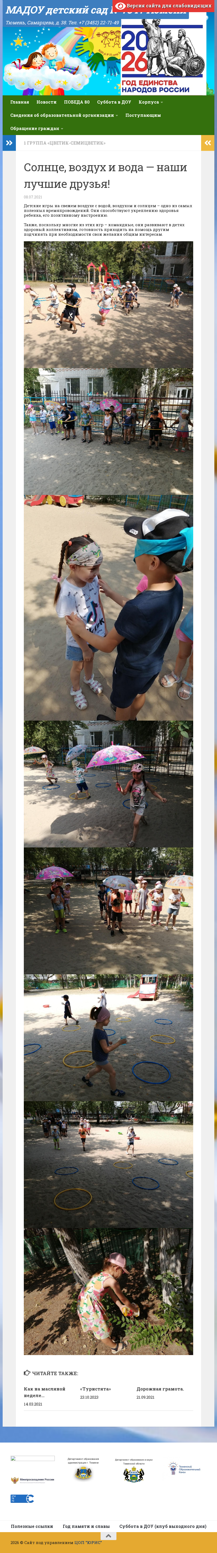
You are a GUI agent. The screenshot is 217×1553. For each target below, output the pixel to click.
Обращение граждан (34, 128)
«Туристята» (95, 1389)
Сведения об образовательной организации (62, 115)
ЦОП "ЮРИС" (88, 1542)
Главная (19, 102)
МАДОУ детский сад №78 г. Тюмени (95, 9)
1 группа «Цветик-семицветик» (65, 143)
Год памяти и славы (86, 1526)
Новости (47, 102)
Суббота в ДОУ (114, 102)
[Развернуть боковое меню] (9, 143)
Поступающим (143, 115)
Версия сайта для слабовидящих (169, 5)
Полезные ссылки (32, 1526)
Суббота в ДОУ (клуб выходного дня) (162, 1526)
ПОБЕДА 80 (77, 102)
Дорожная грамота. (160, 1389)
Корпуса (149, 102)
